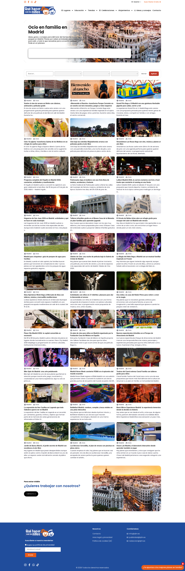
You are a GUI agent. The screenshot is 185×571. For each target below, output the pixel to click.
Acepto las (40, 545)
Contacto (156, 10)
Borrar (144, 74)
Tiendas (91, 10)
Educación (79, 10)
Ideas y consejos (144, 10)
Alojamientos (124, 10)
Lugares (67, 10)
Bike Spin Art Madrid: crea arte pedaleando (40, 371)
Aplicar (154, 74)
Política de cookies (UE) (102, 541)
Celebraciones (107, 10)
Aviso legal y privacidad (102, 537)
